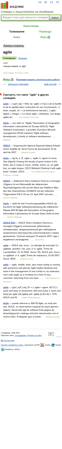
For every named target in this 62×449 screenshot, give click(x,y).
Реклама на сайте (34, 335)
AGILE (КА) (9, 222)
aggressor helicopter (18, 84)
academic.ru (12, 5)
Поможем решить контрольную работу (38, 79)
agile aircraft (50, 84)
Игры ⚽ (45, 37)
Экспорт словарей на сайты (12, 345)
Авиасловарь (31, 26)
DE (45, 2)
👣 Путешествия (7, 340)
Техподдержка (20, 335)
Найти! (55, 17)
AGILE (6, 145)
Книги (16, 37)
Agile (6, 123)
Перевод (22, 58)
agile (5, 103)
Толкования (16, 31)
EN (39, 2)
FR (57, 2)
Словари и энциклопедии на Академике (27, 11)
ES (51, 2)
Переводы (45, 31)
